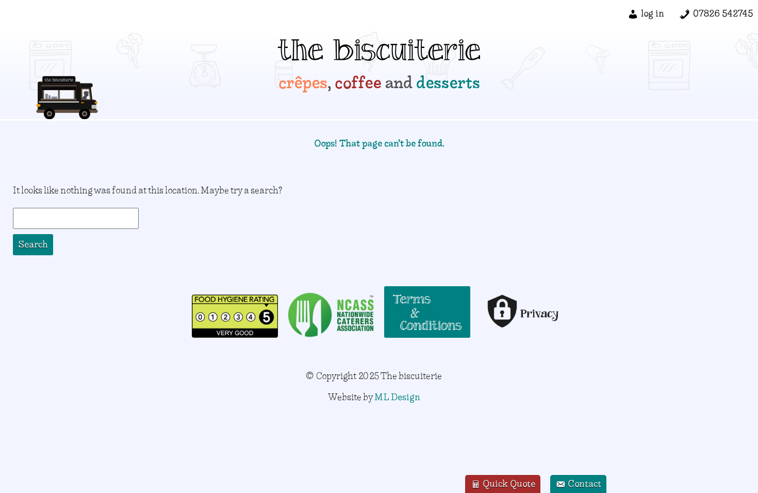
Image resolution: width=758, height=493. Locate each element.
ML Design (397, 396)
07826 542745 (723, 13)
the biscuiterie (379, 54)
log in (652, 13)
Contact (583, 483)
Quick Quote (508, 483)
